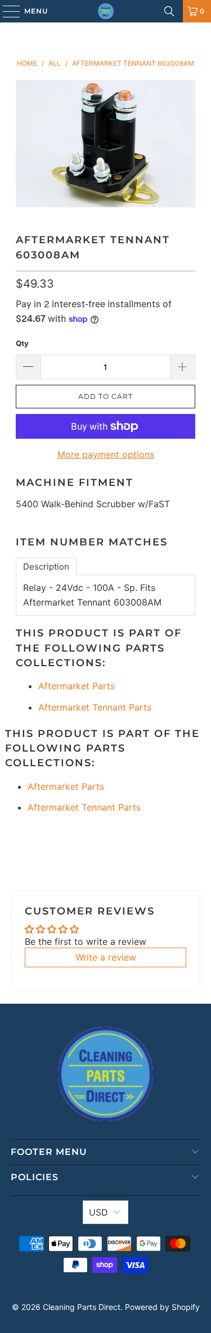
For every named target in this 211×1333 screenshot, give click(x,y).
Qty (22, 343)
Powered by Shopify (162, 1307)
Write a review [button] (105, 957)
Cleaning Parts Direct (81, 1307)
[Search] (169, 11)
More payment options (105, 454)
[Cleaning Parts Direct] (106, 11)
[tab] (46, 566)
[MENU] (6, 11)
